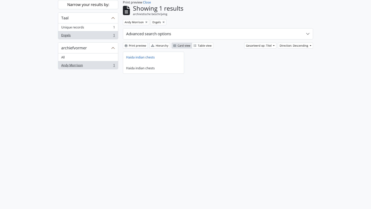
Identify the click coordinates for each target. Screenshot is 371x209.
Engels (88, 36)
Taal (65, 18)
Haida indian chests (140, 57)
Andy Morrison (88, 66)
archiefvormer (74, 48)
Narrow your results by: (88, 4)
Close (147, 2)
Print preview (137, 45)
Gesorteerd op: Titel (259, 45)
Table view (204, 45)
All (63, 57)
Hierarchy (161, 45)
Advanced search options (148, 33)
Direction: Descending (294, 45)
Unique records (88, 28)
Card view (183, 45)
